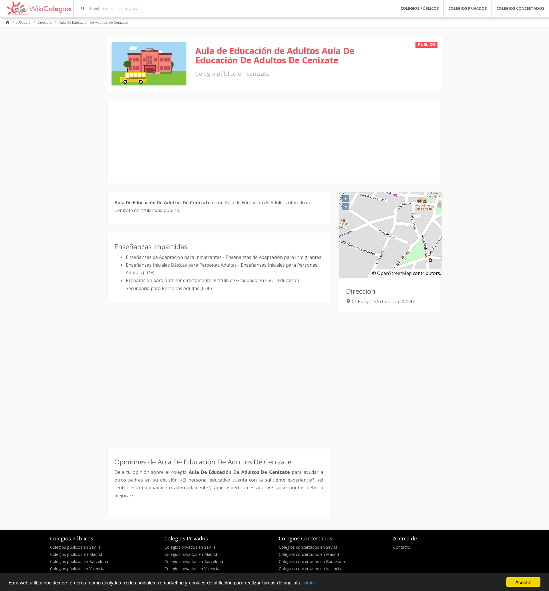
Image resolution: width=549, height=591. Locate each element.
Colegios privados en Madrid (190, 554)
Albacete (23, 22)
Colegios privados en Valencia (191, 568)
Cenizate (44, 22)
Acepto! (523, 582)
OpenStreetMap (394, 273)
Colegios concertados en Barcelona (312, 561)
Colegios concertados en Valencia (310, 568)
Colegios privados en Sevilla (190, 547)
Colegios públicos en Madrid (76, 554)
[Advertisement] (274, 141)
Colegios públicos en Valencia (77, 568)
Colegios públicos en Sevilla (75, 547)
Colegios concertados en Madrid (309, 554)
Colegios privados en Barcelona (193, 561)
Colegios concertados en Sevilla (308, 547)
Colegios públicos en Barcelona (79, 561)
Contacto (401, 547)
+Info (308, 582)
